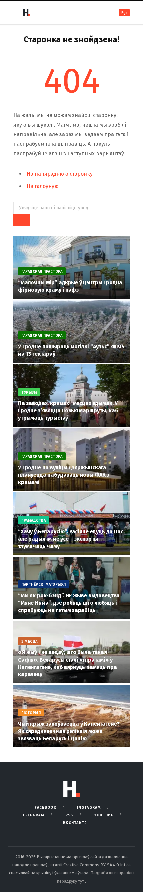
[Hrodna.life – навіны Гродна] (26, 12)
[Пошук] (104, 12)
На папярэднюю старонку (60, 174)
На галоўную (43, 186)
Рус (124, 13)
